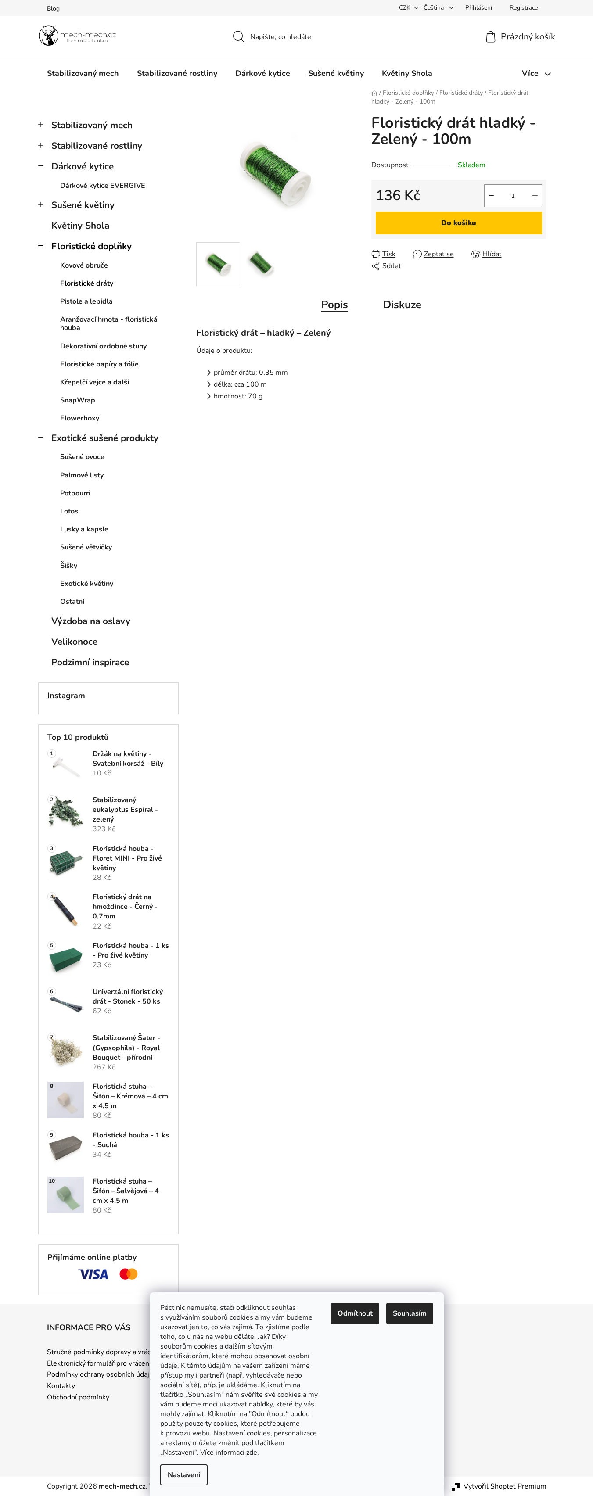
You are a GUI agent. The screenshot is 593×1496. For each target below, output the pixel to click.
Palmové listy (82, 475)
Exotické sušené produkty (104, 438)
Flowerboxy (79, 418)
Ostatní (72, 601)
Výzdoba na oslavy (90, 621)
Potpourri (75, 493)
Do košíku (458, 223)
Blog (53, 8)
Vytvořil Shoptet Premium (505, 1486)
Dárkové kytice (82, 166)
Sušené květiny (83, 205)
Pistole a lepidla (86, 301)
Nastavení (184, 1475)
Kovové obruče (84, 265)
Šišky (68, 565)
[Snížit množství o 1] (491, 196)
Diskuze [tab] (402, 305)
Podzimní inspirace (90, 662)
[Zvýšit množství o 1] (535, 196)
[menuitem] (83, 73)
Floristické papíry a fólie (99, 364)
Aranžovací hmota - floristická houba (109, 324)
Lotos (69, 511)
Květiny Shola (80, 225)
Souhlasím (410, 1313)
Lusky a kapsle (84, 529)
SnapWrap (77, 400)
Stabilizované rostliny (96, 146)
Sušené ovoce (82, 457)
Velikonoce (74, 641)
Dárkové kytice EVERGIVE (102, 185)
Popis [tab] (334, 305)
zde (251, 1452)
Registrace (524, 8)
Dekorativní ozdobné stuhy (103, 346)
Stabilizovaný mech (92, 125)
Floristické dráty (86, 283)
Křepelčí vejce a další (94, 382)
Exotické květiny (86, 583)
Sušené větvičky (86, 547)
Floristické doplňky (91, 246)
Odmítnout (355, 1313)
